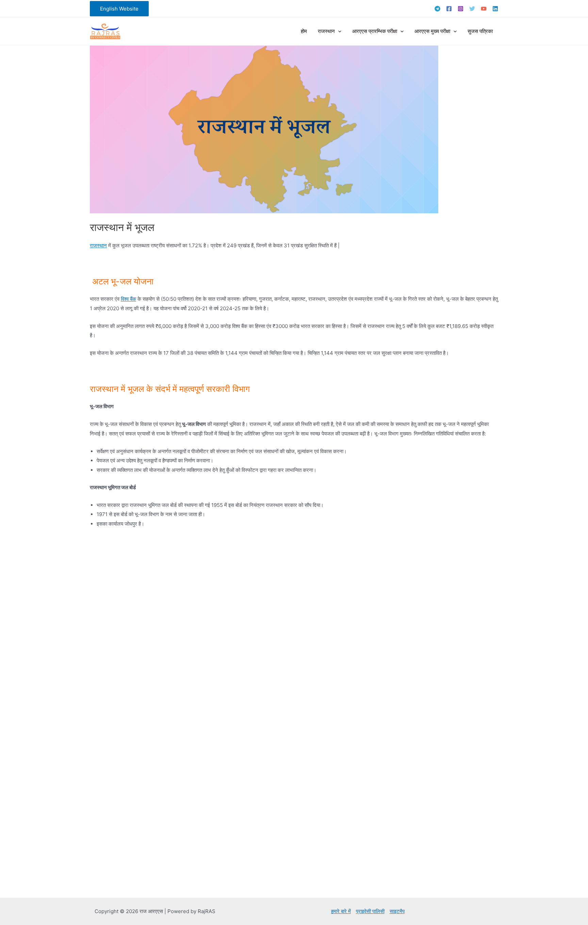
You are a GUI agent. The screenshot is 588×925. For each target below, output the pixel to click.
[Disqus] (294, 623)
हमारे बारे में (341, 911)
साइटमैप (397, 911)
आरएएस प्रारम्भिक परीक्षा (374, 31)
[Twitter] (472, 9)
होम (304, 31)
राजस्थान (326, 31)
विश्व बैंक (128, 299)
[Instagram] (460, 9)
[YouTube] (484, 9)
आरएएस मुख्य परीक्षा (432, 31)
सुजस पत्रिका (480, 31)
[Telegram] (437, 9)
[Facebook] (449, 9)
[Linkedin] (495, 9)
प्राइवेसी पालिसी (370, 911)
